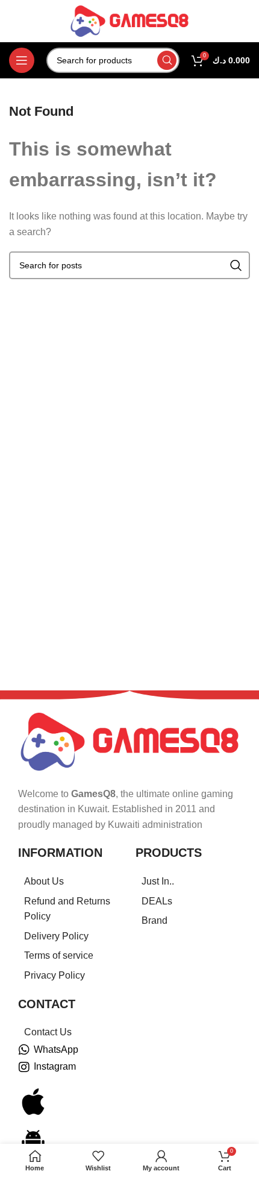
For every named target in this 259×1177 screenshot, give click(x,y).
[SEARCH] (166, 60)
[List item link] (70, 881)
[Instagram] (24, 1067)
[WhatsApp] (24, 1050)
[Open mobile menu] (21, 60)
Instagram (55, 1066)
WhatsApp (56, 1049)
